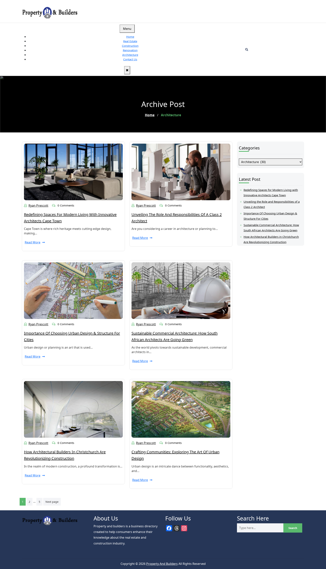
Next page (51, 502)
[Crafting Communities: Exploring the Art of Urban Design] (180, 409)
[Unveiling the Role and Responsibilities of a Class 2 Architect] (180, 171)
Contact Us (130, 59)
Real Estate (130, 41)
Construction (130, 46)
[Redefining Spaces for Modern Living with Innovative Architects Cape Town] (73, 171)
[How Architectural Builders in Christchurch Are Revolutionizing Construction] (73, 409)
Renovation (130, 50)
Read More (32, 242)
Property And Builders (162, 564)
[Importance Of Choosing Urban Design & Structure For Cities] (73, 290)
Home (130, 36)
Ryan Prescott (38, 205)
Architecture (130, 55)
